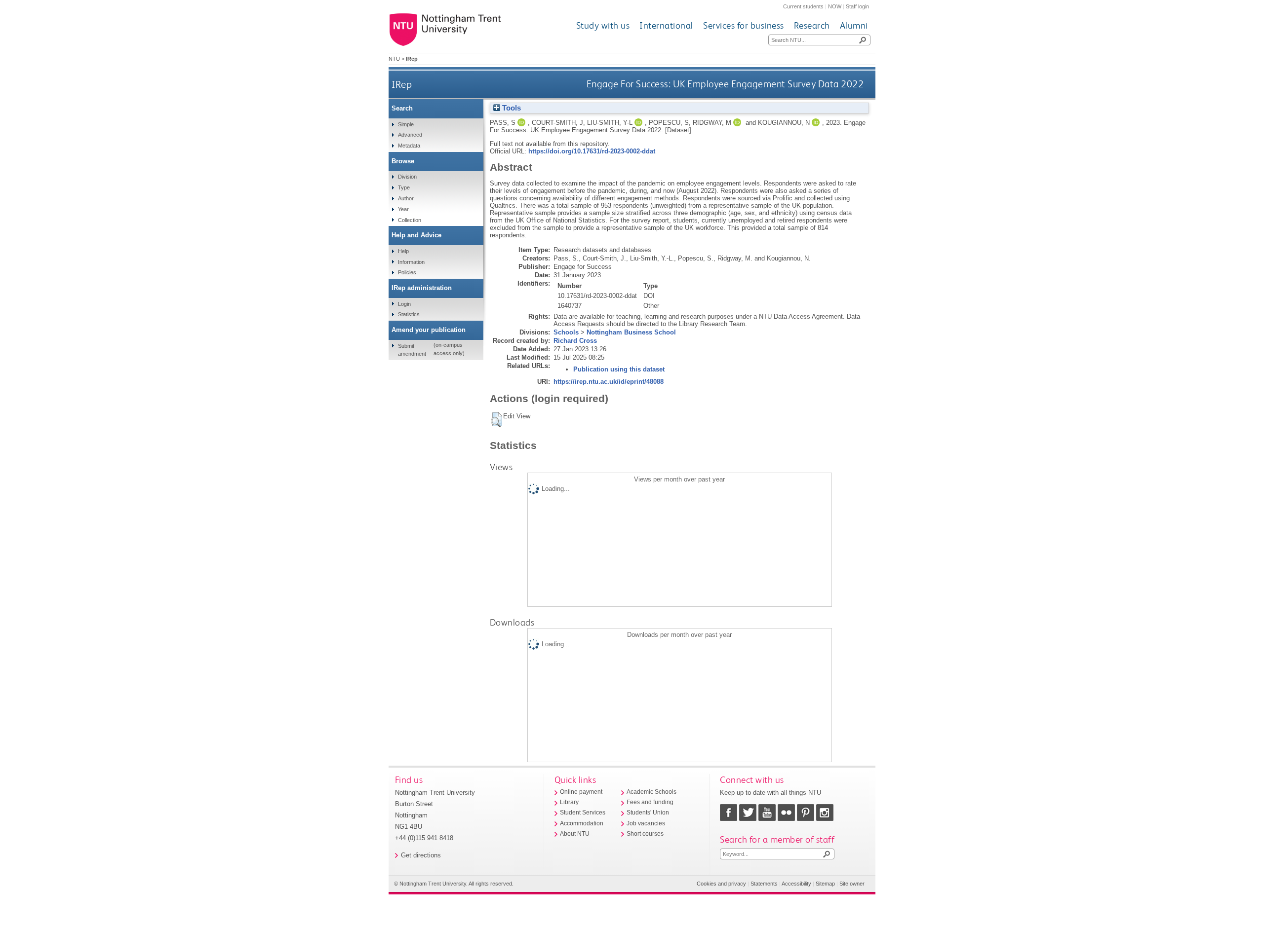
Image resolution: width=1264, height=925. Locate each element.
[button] (496, 419)
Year (403, 209)
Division (407, 177)
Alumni (854, 25)
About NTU (575, 834)
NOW (834, 6)
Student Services (582, 812)
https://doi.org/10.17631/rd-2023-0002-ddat (591, 151)
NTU (394, 59)
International (666, 25)
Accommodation (581, 823)
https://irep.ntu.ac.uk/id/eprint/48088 (608, 381)
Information (411, 262)
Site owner (852, 884)
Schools (566, 332)
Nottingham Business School (631, 332)
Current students (803, 6)
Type (404, 187)
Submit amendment (412, 350)
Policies (407, 272)
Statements (764, 884)
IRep (402, 84)
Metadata (409, 145)
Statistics (409, 314)
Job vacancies (646, 823)
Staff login (857, 6)
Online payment (581, 792)
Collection (409, 220)
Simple (406, 124)
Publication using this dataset (619, 369)
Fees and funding (650, 802)
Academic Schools (651, 792)
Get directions (421, 855)
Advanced (410, 135)
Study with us (603, 25)
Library (569, 802)
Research (812, 25)
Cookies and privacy (721, 884)
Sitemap (825, 884)
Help (403, 251)
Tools (510, 108)
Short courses (645, 834)
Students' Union (648, 812)
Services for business (743, 25)
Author (406, 198)
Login (404, 304)
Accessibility (796, 884)
